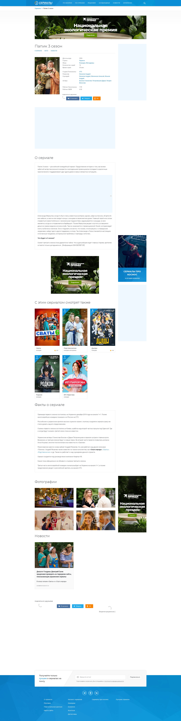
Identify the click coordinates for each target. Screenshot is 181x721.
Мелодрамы (90, 63)
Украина (82, 60)
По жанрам (67, 3)
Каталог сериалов (75, 699)
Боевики (71, 707)
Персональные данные (53, 707)
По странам (80, 3)
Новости (116, 3)
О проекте (48, 699)
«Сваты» (106, 449)
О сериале (38, 51)
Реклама (47, 703)
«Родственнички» (44, 452)
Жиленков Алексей (97, 76)
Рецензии (92, 3)
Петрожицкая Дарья (99, 81)
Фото (46, 51)
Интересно (127, 3)
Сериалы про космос (100, 699)
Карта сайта (48, 710)
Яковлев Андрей (84, 74)
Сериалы (38, 8)
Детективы (72, 714)
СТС (80, 72)
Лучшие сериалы (123, 699)
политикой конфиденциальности (114, 681)
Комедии (82, 63)
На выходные (104, 3)
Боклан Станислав (85, 81)
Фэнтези (71, 710)
